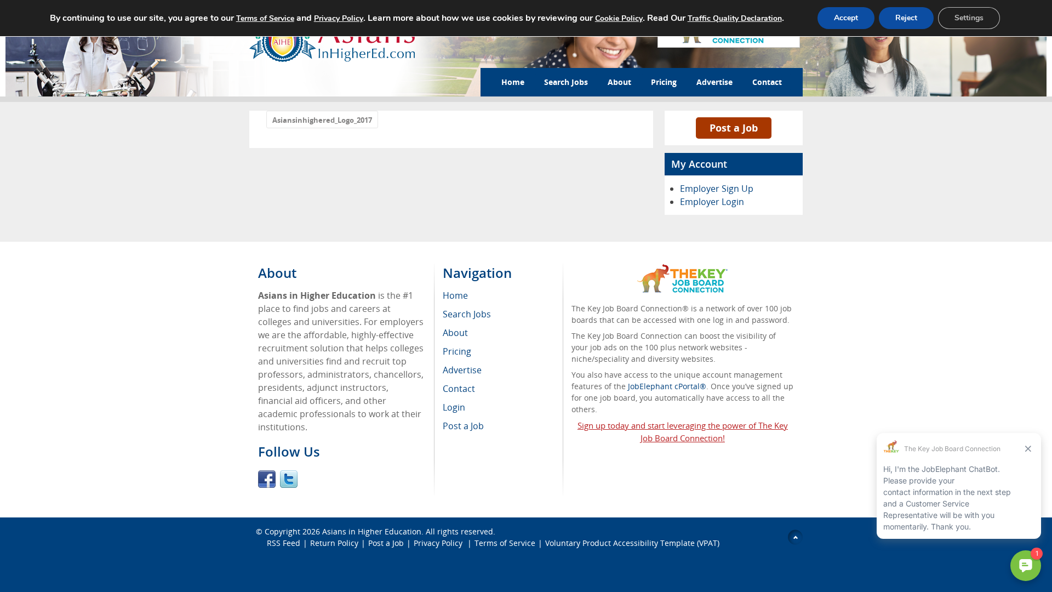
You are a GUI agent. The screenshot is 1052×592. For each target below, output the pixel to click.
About (619, 82)
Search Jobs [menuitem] (467, 314)
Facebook (267, 479)
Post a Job (734, 127)
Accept (846, 18)
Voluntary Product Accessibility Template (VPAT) (632, 543)
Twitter (289, 479)
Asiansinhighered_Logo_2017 (322, 120)
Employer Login (712, 202)
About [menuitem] (455, 333)
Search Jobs (566, 82)
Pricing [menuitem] (457, 351)
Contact (767, 82)
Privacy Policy (439, 543)
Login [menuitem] (454, 407)
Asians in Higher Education (371, 531)
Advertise (714, 82)
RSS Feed (283, 543)
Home (512, 82)
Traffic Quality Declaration (735, 18)
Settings (969, 18)
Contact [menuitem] (459, 389)
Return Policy (334, 543)
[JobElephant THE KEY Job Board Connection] (682, 269)
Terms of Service (504, 543)
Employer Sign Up (716, 189)
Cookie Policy (619, 18)
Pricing (664, 82)
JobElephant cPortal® (667, 386)
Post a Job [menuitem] (463, 426)
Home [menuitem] (455, 295)
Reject (906, 18)
